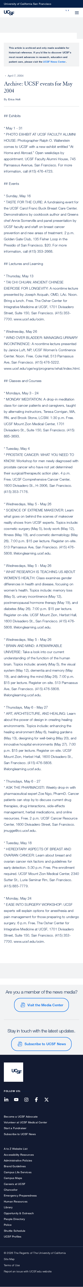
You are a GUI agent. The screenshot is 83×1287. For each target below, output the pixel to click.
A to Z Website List (15, 1148)
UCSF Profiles (12, 1236)
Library (8, 1207)
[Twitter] (48, 1100)
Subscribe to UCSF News (45, 1044)
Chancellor (11, 1189)
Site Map (9, 1259)
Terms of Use (12, 1265)
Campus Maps (13, 1178)
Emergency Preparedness (20, 1195)
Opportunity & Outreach (19, 1213)
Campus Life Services (17, 1172)
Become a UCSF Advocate (21, 1116)
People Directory (14, 1219)
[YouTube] (18, 1100)
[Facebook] (38, 1100)
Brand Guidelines (15, 1166)
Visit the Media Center (45, 1005)
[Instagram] (28, 1100)
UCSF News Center (54, 61)
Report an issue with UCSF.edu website (28, 1271)
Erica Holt (14, 99)
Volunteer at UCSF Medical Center (25, 1122)
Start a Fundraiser (15, 1128)
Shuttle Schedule (14, 1230)
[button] (67, 10)
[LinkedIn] (8, 1100)
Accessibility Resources (19, 1154)
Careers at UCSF (14, 1184)
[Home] (9, 12)
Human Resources (15, 1201)
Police (8, 1224)
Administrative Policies (18, 1160)
